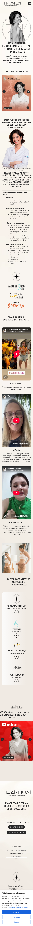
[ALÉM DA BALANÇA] (17, 667)
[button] (29, 3)
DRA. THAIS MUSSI (16, 856)
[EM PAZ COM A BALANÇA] (17, 645)
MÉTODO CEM (16, 629)
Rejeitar (16, 922)
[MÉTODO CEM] (16, 623)
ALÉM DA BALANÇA (17, 675)
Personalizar (16, 917)
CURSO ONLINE (16, 632)
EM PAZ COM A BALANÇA (17, 650)
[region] (16, 908)
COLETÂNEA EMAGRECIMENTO (16, 850)
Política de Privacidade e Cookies (18, 907)
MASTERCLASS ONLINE (16, 653)
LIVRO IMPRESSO (16, 678)
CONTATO (16, 859)
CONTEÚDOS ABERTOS (16, 853)
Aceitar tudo (16, 912)
